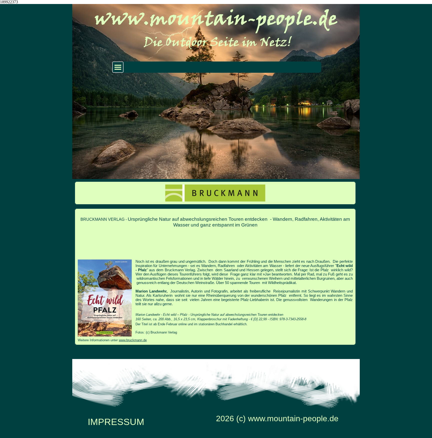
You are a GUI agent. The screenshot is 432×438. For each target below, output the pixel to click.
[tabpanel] (215, 277)
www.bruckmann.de (133, 340)
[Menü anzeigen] (118, 67)
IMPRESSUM (116, 421)
